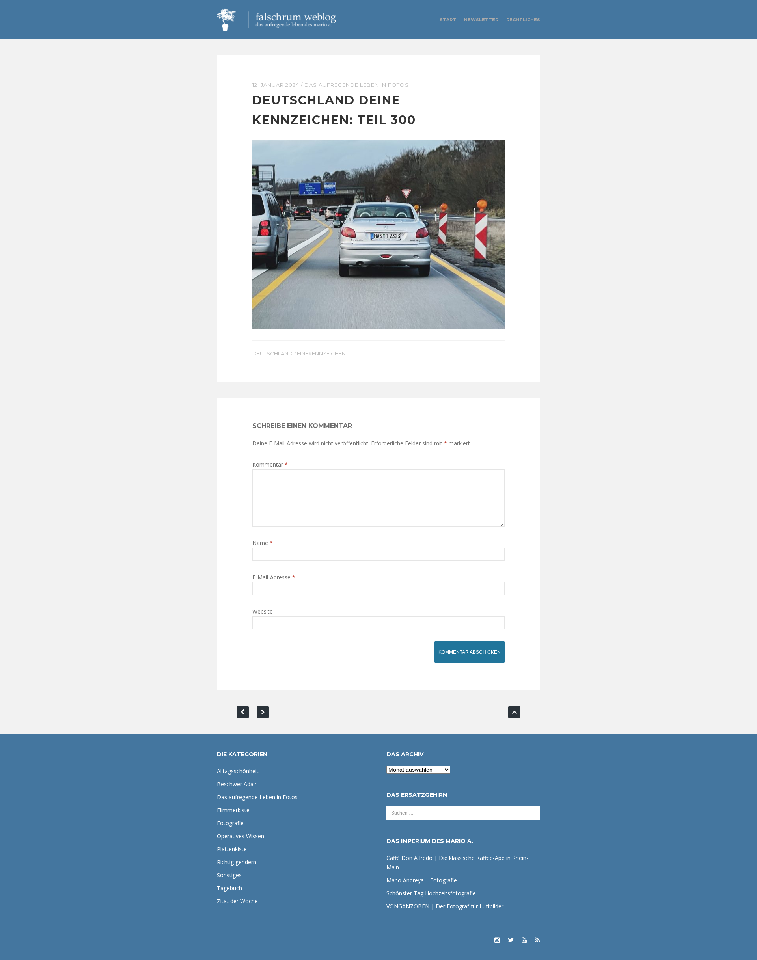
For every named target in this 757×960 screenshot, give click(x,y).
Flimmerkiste (233, 810)
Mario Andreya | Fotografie (421, 880)
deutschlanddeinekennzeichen (299, 353)
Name (262, 543)
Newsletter (481, 19)
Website (262, 611)
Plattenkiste (232, 849)
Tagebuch (229, 888)
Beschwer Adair (237, 784)
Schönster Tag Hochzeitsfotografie (431, 893)
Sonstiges (229, 875)
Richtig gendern (236, 862)
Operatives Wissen (240, 836)
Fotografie (230, 823)
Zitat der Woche (237, 901)
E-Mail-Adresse (273, 577)
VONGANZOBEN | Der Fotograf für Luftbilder (444, 906)
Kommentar (270, 464)
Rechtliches (523, 19)
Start (448, 19)
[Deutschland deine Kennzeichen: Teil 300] (378, 233)
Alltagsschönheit (238, 771)
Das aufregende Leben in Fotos (356, 85)
